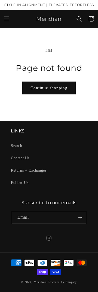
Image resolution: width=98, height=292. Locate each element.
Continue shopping (49, 88)
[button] (7, 19)
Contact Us (20, 158)
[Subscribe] (80, 217)
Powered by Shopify (62, 282)
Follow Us (19, 183)
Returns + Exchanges (28, 170)
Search (16, 146)
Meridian (40, 282)
